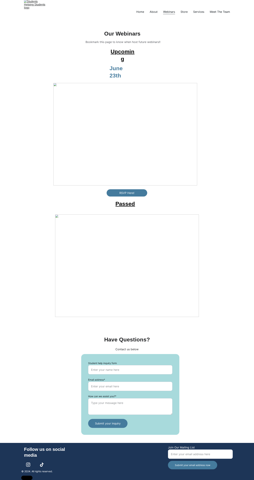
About (154, 11)
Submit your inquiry (108, 423)
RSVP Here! (126, 193)
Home (140, 11)
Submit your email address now (192, 465)
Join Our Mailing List (181, 447)
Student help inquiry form (102, 363)
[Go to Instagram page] (28, 465)
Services (198, 11)
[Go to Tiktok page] (42, 465)
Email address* (96, 379)
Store (184, 11)
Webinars (169, 11)
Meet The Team (220, 11)
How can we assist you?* (102, 396)
